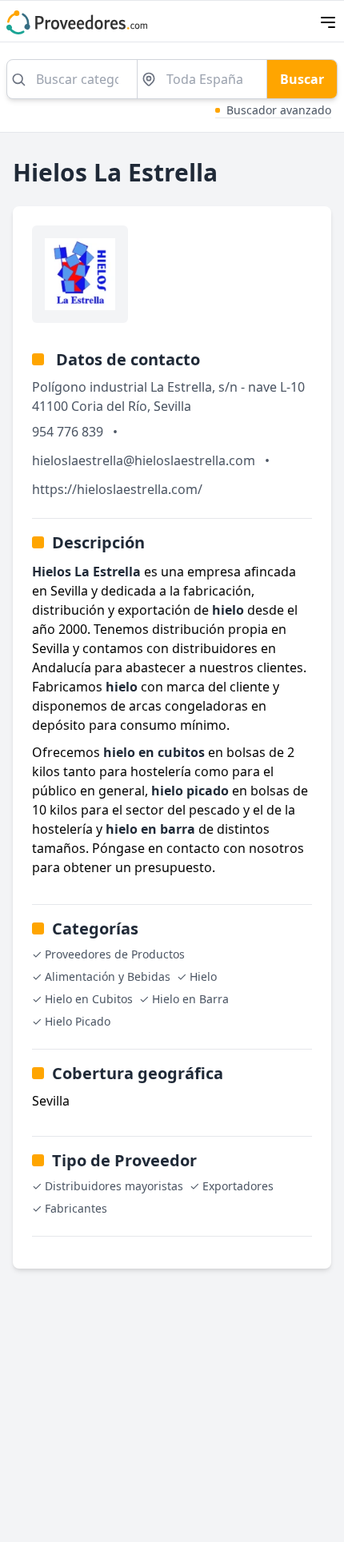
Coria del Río (109, 406)
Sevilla (172, 406)
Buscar (302, 79)
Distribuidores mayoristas (114, 1185)
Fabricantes (76, 1208)
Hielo (203, 976)
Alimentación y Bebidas (107, 976)
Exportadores (238, 1185)
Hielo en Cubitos (89, 998)
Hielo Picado (77, 1021)
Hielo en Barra (190, 998)
